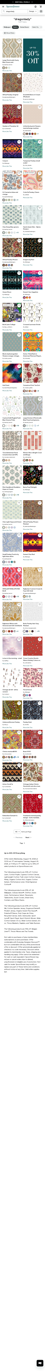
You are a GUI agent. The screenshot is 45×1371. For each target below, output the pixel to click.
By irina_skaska (27, 165)
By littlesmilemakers (28, 820)
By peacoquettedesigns (9, 97)
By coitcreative (27, 457)
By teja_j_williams (7, 327)
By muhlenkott (7, 128)
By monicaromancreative (30, 788)
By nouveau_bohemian (9, 457)
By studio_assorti (7, 358)
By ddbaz (25, 327)
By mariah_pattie (27, 387)
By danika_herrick (7, 64)
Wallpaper (7, 27)
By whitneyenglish (8, 491)
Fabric (15, 27)
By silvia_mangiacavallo (29, 628)
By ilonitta (26, 724)
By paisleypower (7, 559)
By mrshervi (6, 694)
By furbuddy (26, 358)
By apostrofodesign (8, 196)
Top (22, 843)
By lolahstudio (27, 130)
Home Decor (24, 27)
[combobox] (33, 11)
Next (29, 837)
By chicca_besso (7, 754)
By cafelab (26, 194)
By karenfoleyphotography (10, 387)
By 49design (6, 163)
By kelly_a (5, 724)
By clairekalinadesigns (29, 231)
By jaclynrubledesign (29, 99)
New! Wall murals (22, 2)
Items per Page (26, 832)
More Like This (7, 71)
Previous (17, 837)
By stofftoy (5, 660)
